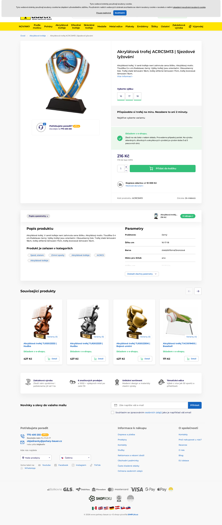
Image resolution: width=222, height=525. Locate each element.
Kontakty (122, 445)
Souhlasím (120, 13)
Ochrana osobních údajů (130, 471)
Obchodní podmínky (128, 460)
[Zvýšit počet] (126, 167)
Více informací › (125, 76)
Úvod (22, 36)
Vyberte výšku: (125, 89)
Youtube (46, 465)
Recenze (183, 445)
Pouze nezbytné (103, 13)
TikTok (97, 465)
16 (121, 96)
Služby (121, 450)
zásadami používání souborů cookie (189, 7)
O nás (182, 450)
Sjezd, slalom (37, 255)
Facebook (63, 465)
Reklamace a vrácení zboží (131, 455)
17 (129, 96)
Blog (181, 455)
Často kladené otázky (128, 466)
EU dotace (184, 460)
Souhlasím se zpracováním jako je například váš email (153, 412)
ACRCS (100, 255)
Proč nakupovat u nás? (190, 439)
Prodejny (122, 439)
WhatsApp (30, 468)
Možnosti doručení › (135, 186)
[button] (142, 274)
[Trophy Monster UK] (100, 508)
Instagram (81, 465)
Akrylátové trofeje (38, 36)
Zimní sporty (57, 255)
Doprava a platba (126, 434)
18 (138, 96)
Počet (120, 168)
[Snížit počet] (126, 170)
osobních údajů (153, 412)
